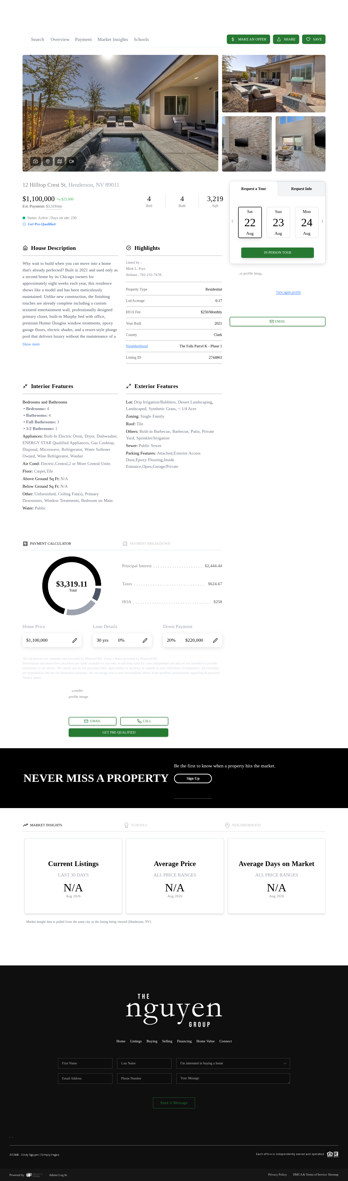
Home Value (205, 1041)
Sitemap (333, 1174)
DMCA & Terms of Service (310, 1174)
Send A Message (174, 1103)
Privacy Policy (277, 1174)
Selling (167, 1041)
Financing (184, 1041)
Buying (152, 1041)
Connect (225, 1041)
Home (120, 1041)
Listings (136, 1041)
